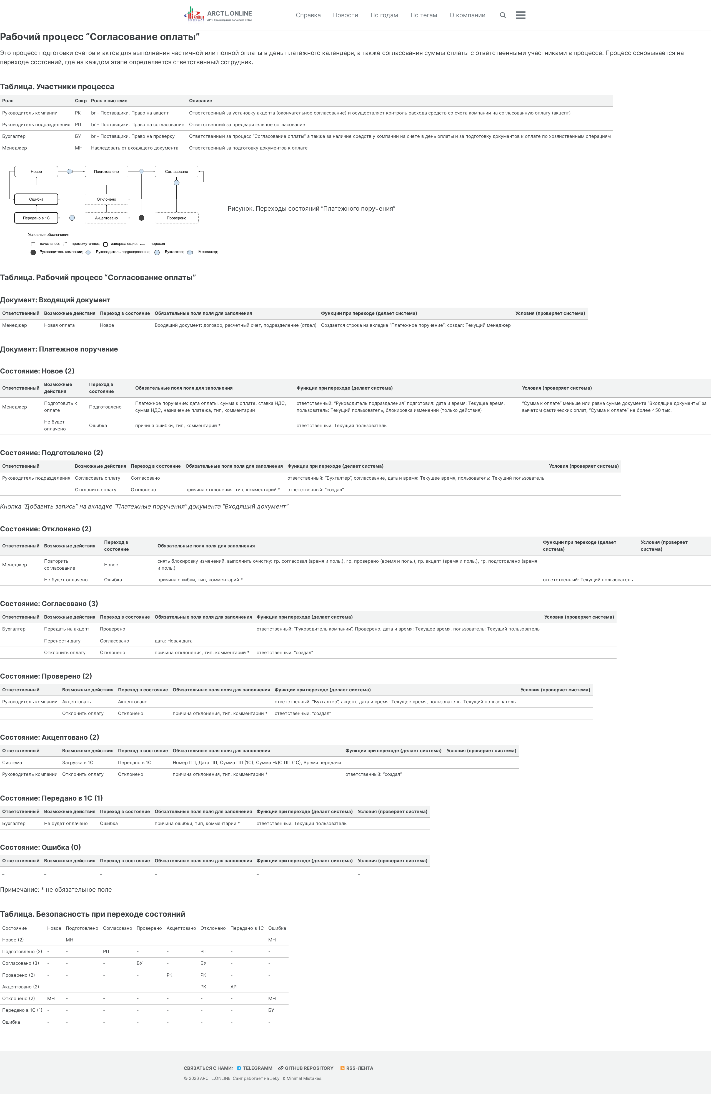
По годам (384, 15)
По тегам (423, 15)
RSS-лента (359, 1068)
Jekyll (276, 1078)
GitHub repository (309, 1068)
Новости (345, 15)
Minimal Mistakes (304, 1078)
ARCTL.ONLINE (229, 15)
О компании (467, 15)
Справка (308, 15)
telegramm (257, 1068)
